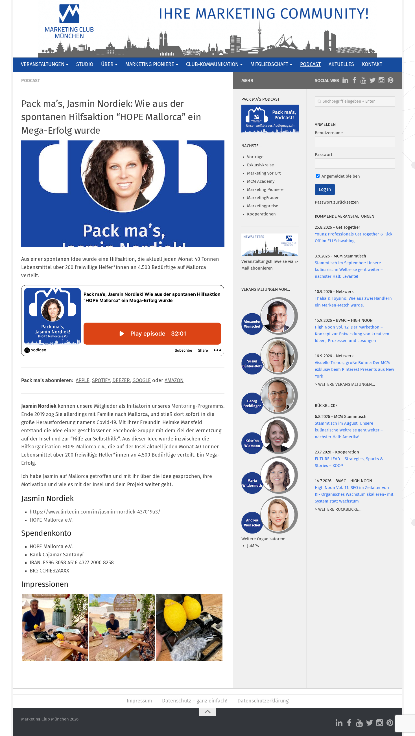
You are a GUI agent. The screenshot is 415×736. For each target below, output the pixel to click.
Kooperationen (261, 214)
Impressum (139, 701)
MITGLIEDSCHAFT (269, 64)
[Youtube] (363, 80)
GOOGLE (141, 380)
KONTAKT (372, 64)
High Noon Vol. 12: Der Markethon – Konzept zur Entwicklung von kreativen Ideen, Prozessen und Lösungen (352, 334)
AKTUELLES (341, 64)
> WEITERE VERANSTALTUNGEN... (345, 384)
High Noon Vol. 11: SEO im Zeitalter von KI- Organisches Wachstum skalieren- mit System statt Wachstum (354, 494)
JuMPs (253, 546)
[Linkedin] (345, 80)
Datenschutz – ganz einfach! (194, 701)
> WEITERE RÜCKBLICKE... (338, 509)
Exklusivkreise (260, 165)
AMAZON (174, 380)
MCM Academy (260, 181)
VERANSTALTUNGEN (42, 64)
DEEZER (121, 380)
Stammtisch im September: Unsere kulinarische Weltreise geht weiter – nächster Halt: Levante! (349, 270)
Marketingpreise (262, 206)
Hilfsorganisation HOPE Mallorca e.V (62, 446)
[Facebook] (354, 80)
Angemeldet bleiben (340, 176)
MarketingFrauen (263, 198)
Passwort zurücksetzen (337, 202)
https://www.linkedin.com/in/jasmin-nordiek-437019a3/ (95, 512)
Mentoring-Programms (197, 406)
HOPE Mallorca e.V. (51, 520)
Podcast (30, 80)
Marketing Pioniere (265, 190)
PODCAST (310, 64)
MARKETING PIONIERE (149, 64)
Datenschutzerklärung (263, 701)
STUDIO (84, 64)
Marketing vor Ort (264, 173)
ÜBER (107, 64)
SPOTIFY (101, 380)
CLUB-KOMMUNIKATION (212, 64)
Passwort (323, 155)
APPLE (82, 380)
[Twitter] (372, 80)
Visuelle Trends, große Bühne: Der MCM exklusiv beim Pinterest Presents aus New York (354, 369)
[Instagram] (381, 80)
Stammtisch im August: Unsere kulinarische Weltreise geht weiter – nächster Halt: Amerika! (349, 430)
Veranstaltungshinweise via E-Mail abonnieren (269, 264)
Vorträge (255, 157)
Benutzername (329, 133)
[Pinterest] (390, 80)
